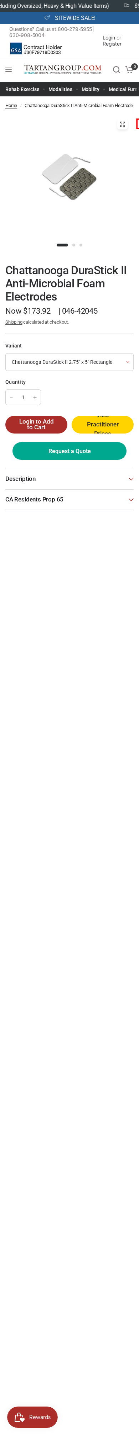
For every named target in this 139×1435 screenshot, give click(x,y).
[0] (128, 69)
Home (11, 105)
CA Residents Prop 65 (34, 499)
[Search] (116, 69)
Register (112, 44)
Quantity (15, 382)
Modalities (60, 89)
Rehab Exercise (22, 89)
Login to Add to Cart (36, 424)
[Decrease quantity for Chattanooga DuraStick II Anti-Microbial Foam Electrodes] (11, 397)
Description (20, 478)
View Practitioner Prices (103, 425)
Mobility (91, 89)
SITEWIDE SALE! (75, 18)
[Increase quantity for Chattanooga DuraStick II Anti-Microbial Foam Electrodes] (35, 397)
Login (109, 37)
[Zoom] (122, 124)
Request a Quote (69, 451)
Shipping (13, 322)
